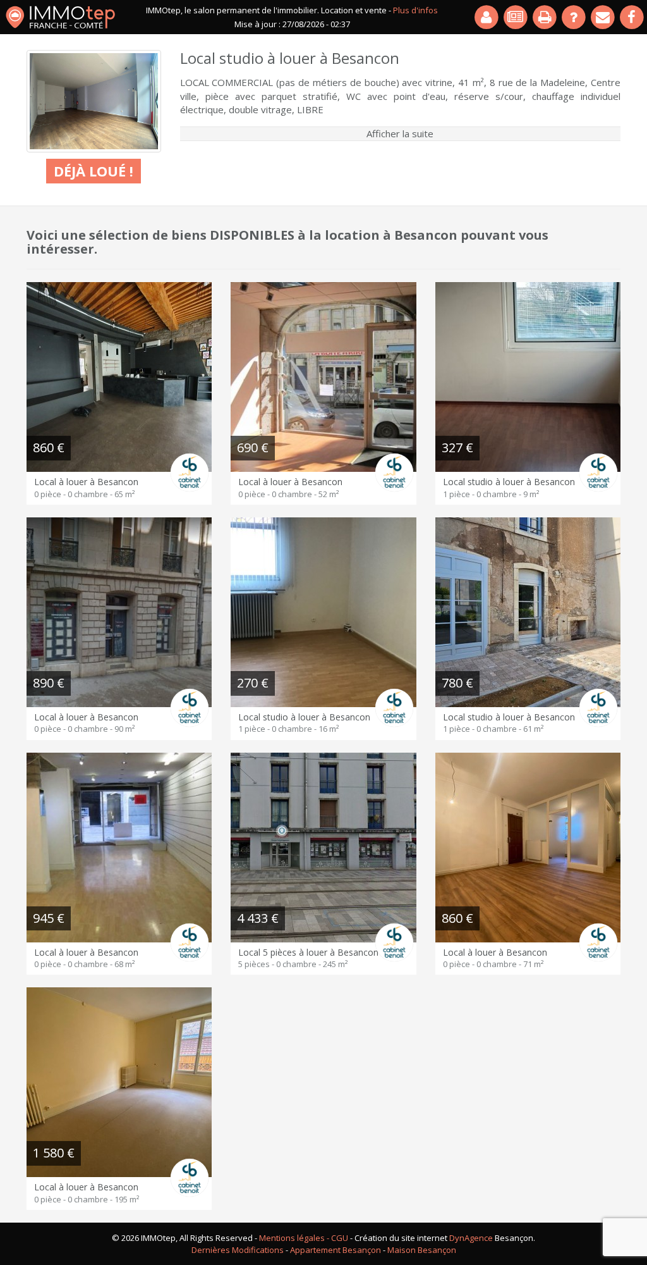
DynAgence (471, 1237)
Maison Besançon (421, 1250)
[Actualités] (516, 17)
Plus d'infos (415, 10)
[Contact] (603, 17)
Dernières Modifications (237, 1250)
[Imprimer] (545, 17)
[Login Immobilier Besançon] (487, 17)
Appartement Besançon (335, 1250)
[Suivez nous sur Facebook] (632, 17)
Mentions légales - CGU (303, 1237)
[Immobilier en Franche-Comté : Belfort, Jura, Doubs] (60, 17)
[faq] (574, 17)
